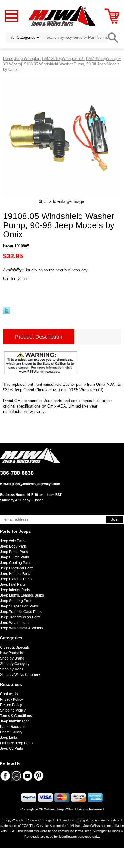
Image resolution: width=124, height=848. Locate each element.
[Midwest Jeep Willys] (62, 16)
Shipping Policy (13, 710)
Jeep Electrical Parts (16, 568)
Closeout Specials (15, 647)
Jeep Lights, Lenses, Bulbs (22, 595)
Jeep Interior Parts (15, 590)
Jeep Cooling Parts (15, 563)
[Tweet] (6, 312)
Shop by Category (14, 664)
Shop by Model (12, 669)
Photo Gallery (11, 732)
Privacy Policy (11, 699)
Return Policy (11, 705)
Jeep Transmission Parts (20, 617)
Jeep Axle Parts (12, 541)
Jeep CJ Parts (11, 748)
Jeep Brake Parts (14, 552)
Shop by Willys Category (20, 675)
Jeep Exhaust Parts (16, 579)
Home (8, 58)
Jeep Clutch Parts (14, 557)
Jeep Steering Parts (16, 601)
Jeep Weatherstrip (15, 622)
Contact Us (9, 694)
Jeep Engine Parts (15, 573)
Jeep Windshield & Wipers (21, 628)
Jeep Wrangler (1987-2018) (37, 58)
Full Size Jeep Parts (16, 743)
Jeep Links (9, 737)
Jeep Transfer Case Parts (21, 612)
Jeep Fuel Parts (13, 584)
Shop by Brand (12, 658)
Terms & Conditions (16, 716)
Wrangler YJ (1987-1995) (83, 58)
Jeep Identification (15, 721)
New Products (11, 653)
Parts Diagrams (12, 727)
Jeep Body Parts (13, 546)
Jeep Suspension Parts (19, 606)
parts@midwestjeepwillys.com (36, 484)
